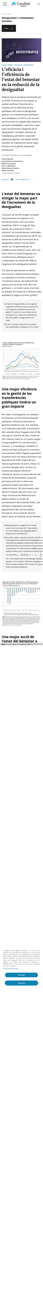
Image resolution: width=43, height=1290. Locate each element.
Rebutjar (21, 975)
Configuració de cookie (10, 968)
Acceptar (21, 983)
